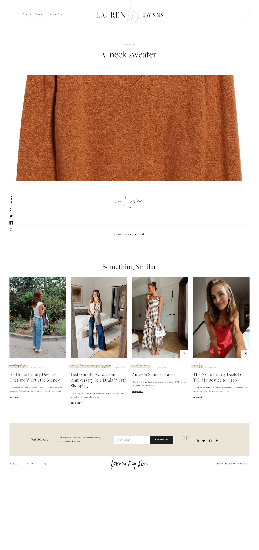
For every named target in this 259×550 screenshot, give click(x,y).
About (31, 464)
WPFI (247, 464)
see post (14, 397)
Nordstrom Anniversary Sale (91, 366)
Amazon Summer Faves (154, 375)
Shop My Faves (32, 14)
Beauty (197, 366)
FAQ (44, 464)
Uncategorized (18, 366)
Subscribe (162, 440)
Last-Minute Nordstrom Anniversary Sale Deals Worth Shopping (99, 381)
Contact (14, 464)
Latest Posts (57, 14)
